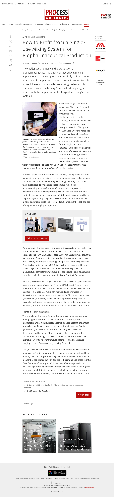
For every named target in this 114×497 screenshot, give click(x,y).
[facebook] (10, 36)
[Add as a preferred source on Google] (57, 473)
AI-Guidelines (95, 478)
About (33, 478)
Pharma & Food (51, 24)
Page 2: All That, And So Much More (36, 391)
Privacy (43, 478)
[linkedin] (10, 51)
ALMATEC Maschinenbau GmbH (100, 82)
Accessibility (49, 478)
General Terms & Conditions (62, 478)
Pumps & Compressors (29, 30)
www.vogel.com (89, 487)
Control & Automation (23, 24)
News (10, 24)
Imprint (28, 478)
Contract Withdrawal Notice (82, 478)
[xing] (10, 46)
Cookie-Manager (20, 478)
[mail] (10, 55)
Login (105, 4)
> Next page (83, 395)
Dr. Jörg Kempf (65, 63)
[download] (10, 65)
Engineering (38, 24)
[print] (10, 60)
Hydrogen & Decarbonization (71, 24)
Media (38, 478)
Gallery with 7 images (37, 238)
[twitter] (10, 41)
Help (72, 478)
